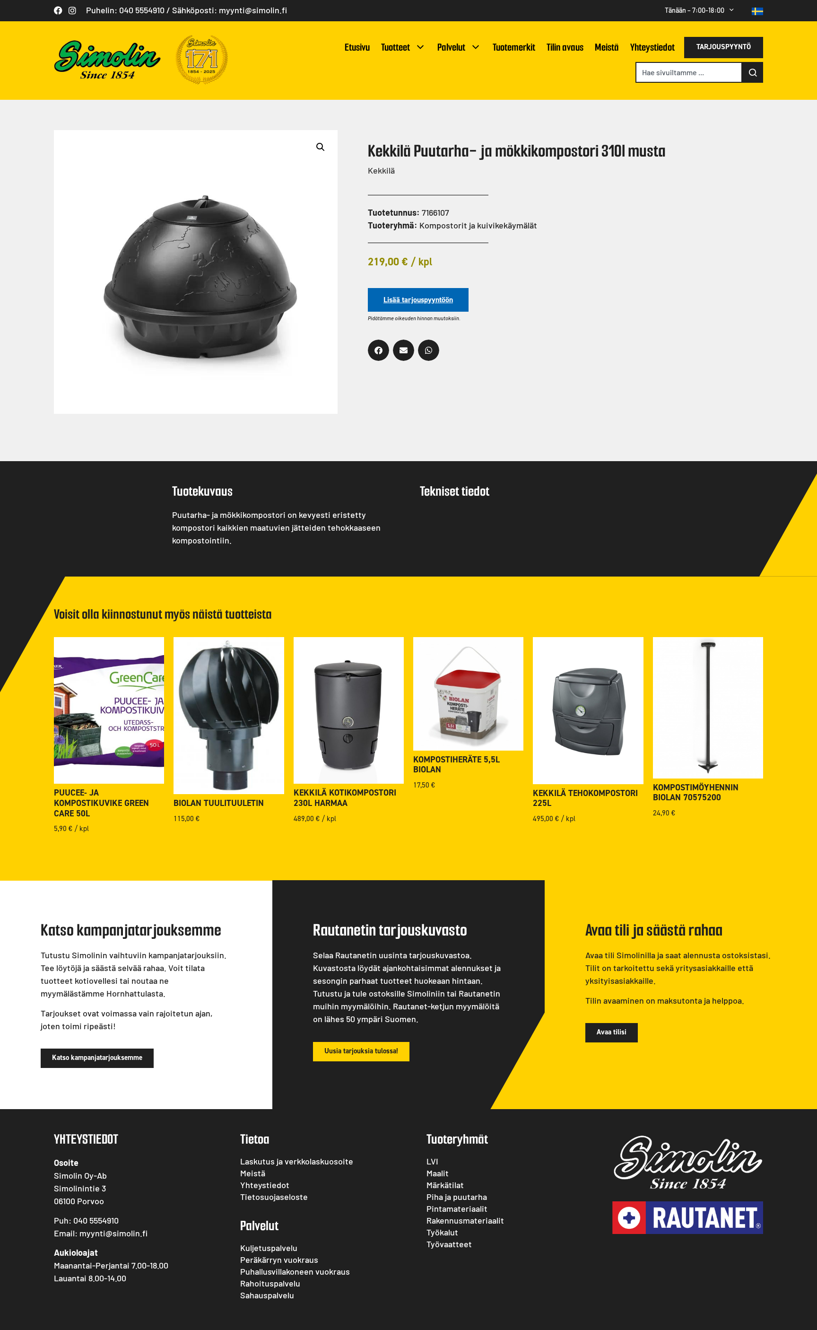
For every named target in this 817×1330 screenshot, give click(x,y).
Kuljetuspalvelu (268, 1247)
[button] (320, 147)
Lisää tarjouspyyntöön (418, 300)
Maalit (437, 1173)
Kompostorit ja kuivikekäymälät (478, 225)
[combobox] (688, 72)
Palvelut (451, 47)
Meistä (607, 47)
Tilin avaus (565, 47)
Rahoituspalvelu (270, 1283)
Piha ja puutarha (456, 1196)
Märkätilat (445, 1185)
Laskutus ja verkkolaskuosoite (296, 1161)
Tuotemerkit (514, 47)
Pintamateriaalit (456, 1208)
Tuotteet (395, 47)
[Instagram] (72, 10)
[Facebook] (58, 10)
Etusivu (357, 47)
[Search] (752, 72)
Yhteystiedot (652, 47)
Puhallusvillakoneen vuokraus (295, 1271)
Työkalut (442, 1232)
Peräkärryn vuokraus (279, 1259)
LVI (432, 1161)
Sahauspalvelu (267, 1295)
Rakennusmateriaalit (465, 1220)
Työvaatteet (449, 1244)
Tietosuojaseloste (274, 1196)
